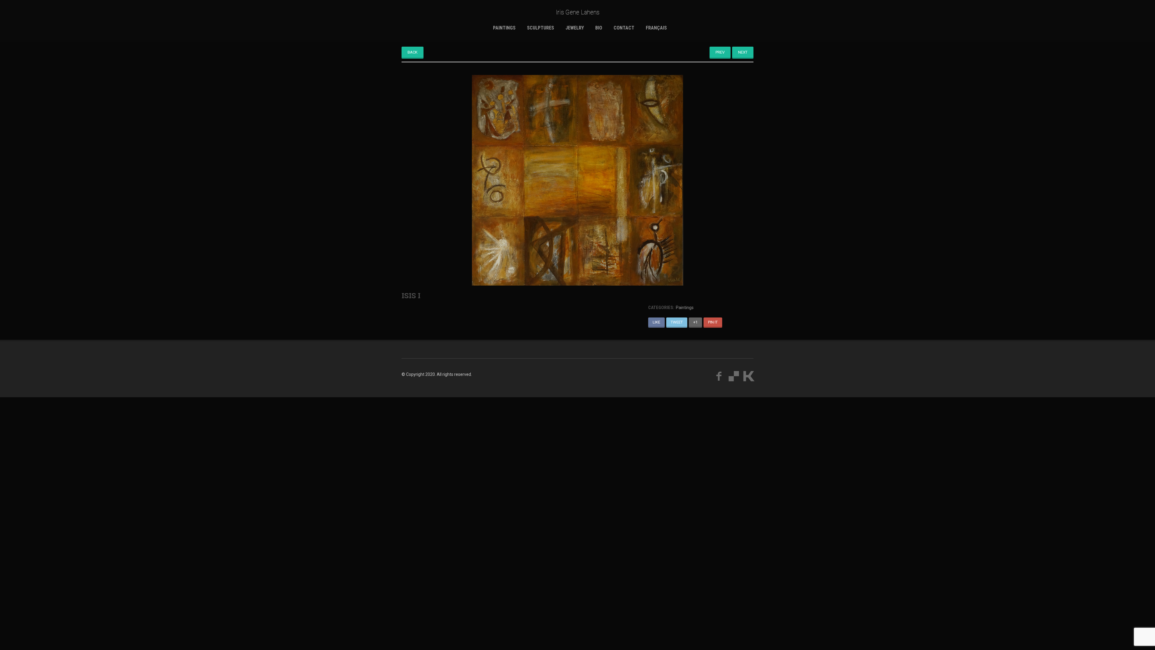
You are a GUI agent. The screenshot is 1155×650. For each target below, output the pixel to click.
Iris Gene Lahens (577, 12)
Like (656, 322)
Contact (624, 28)
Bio (598, 28)
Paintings (504, 28)
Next (742, 52)
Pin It (713, 322)
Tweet (677, 322)
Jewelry (574, 28)
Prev (720, 52)
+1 (695, 322)
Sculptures (540, 28)
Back (412, 52)
